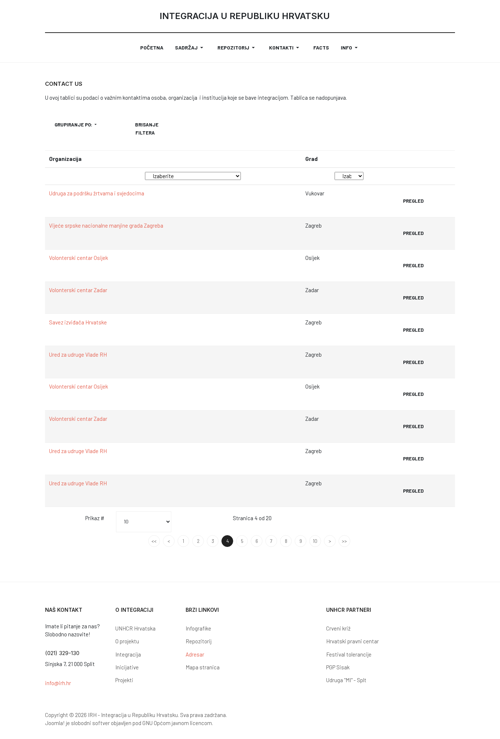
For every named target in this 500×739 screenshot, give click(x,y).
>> (344, 541)
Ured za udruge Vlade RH (78, 354)
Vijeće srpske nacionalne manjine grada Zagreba (106, 225)
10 (315, 541)
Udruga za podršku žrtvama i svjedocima (96, 193)
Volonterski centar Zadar (78, 290)
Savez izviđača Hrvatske (78, 322)
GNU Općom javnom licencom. (177, 723)
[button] (190, 47)
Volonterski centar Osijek (78, 257)
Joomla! (55, 723)
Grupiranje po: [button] (74, 125)
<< (154, 541)
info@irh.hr (58, 683)
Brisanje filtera (146, 129)
